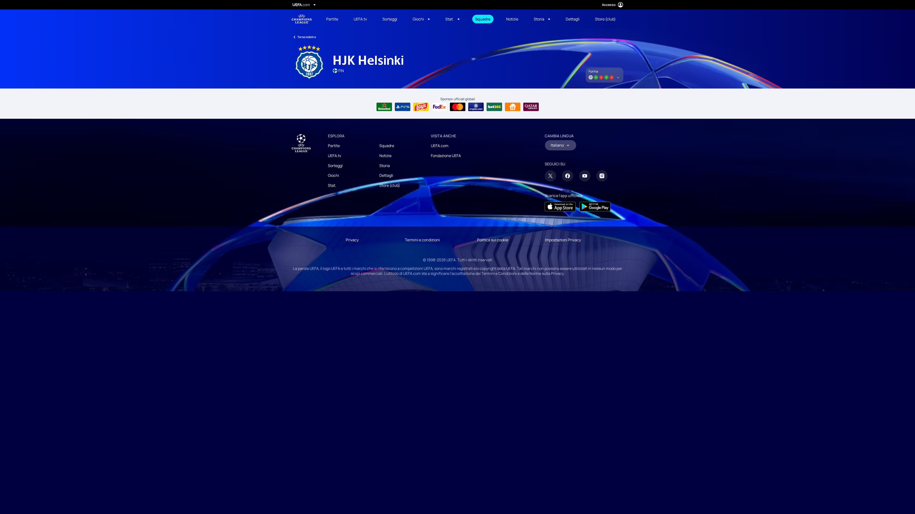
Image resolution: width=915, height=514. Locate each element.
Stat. (332, 185)
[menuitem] (334, 19)
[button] (421, 19)
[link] (332, 19)
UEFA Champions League (302, 19)
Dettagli (386, 175)
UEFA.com (439, 145)
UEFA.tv (334, 155)
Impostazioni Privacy (563, 239)
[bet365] (494, 107)
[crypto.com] (476, 107)
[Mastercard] (457, 107)
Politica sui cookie (492, 239)
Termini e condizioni (422, 239)
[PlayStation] (402, 107)
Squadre (386, 145)
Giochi (333, 175)
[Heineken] (384, 107)
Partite (334, 145)
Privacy (352, 239)
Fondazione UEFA (446, 155)
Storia (384, 165)
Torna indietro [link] (306, 37)
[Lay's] (421, 107)
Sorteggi (335, 165)
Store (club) (389, 185)
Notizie (385, 155)
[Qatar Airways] (531, 107)
